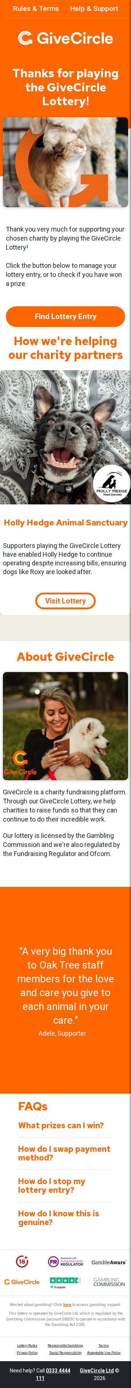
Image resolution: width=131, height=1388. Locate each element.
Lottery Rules (27, 1345)
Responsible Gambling (65, 1345)
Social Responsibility (65, 1353)
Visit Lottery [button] (65, 601)
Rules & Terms (36, 8)
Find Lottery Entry (65, 316)
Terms (104, 1345)
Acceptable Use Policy (103, 1353)
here (67, 1304)
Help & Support (94, 8)
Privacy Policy (27, 1353)
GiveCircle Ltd (97, 1370)
